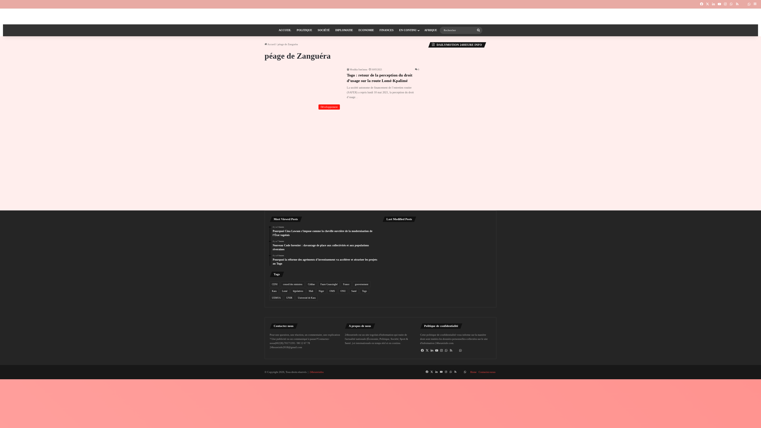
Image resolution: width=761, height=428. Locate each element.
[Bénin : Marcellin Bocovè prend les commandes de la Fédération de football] (473, 236)
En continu (408, 30)
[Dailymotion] (743, 4)
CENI (274, 284)
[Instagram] (441, 350)
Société (324, 30)
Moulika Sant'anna (358, 69)
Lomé (284, 291)
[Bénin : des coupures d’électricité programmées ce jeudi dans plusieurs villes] (437, 236)
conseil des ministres (292, 284)
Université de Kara (306, 297)
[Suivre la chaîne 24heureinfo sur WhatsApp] (460, 350)
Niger (321, 291)
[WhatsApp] (446, 350)
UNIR (289, 297)
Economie (366, 30)
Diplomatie (344, 30)
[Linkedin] (432, 350)
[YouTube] (436, 350)
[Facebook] (422, 350)
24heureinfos (317, 372)
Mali (311, 291)
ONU (343, 291)
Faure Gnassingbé (328, 284)
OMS (332, 291)
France (346, 284)
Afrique (430, 30)
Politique (304, 30)
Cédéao (311, 284)
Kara (274, 291)
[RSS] (451, 350)
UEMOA (276, 297)
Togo (364, 291)
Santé (354, 291)
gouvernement (361, 284)
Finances (387, 30)
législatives (298, 291)
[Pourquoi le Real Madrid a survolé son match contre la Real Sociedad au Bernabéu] (400, 285)
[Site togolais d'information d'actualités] (380, 16)
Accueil (285, 30)
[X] (427, 350)
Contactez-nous (487, 372)
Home (473, 372)
